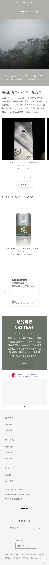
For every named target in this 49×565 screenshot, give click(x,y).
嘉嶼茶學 (9, 430)
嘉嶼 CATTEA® (15, 554)
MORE (24, 363)
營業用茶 (9, 481)
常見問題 (9, 453)
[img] (24, 280)
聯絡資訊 (34, 558)
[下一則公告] (44, 3)
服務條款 (17, 558)
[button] (5, 12)
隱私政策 (8, 558)
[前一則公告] (5, 3)
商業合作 (9, 475)
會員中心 (9, 447)
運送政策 (26, 558)
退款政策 (42, 554)
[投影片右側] (30, 177)
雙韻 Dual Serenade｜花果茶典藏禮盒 (23, 163)
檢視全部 (24, 185)
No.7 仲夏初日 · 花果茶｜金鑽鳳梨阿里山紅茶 (23, 248)
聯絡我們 (9, 459)
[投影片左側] (19, 177)
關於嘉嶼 (9, 425)
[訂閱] (39, 528)
